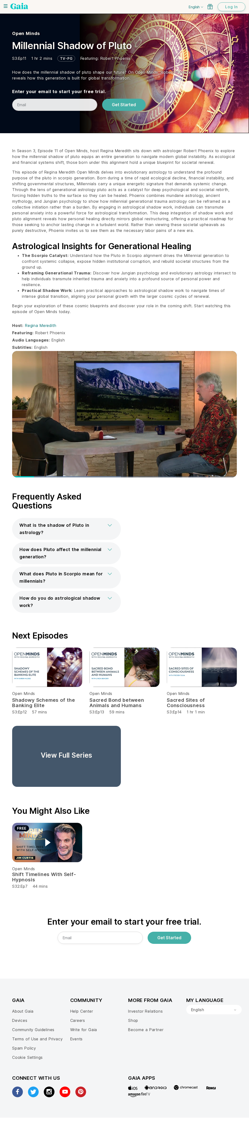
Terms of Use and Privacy (37, 1038)
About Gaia (23, 1011)
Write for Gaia (83, 1029)
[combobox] (214, 1010)
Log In (231, 6)
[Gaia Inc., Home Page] (19, 6)
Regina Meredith (40, 325)
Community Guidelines (33, 1029)
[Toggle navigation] (6, 6)
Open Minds (26, 33)
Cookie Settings (27, 1057)
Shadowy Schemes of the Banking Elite (43, 702)
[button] (66, 529)
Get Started (124, 104)
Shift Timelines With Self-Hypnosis (44, 877)
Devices (19, 1020)
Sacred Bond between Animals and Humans (116, 702)
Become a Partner (145, 1029)
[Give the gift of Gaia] (210, 6)
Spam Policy (24, 1048)
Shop (133, 1020)
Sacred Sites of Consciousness (186, 702)
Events (76, 1038)
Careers (77, 1020)
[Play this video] (47, 842)
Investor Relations (145, 1011)
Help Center (81, 1011)
